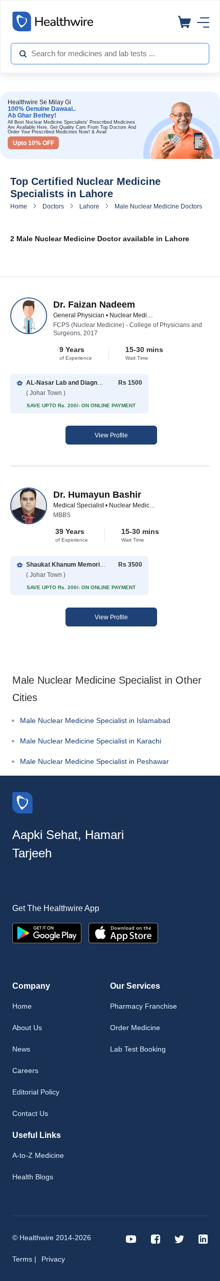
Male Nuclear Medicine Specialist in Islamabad (95, 720)
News (21, 1049)
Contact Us (30, 1113)
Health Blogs (32, 1177)
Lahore (89, 206)
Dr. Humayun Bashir (97, 495)
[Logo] (22, 802)
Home (18, 206)
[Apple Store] (123, 932)
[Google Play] (46, 932)
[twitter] (179, 1238)
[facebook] (155, 1238)
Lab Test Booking (138, 1049)
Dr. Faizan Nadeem (94, 304)
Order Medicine (135, 1027)
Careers (25, 1070)
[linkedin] (203, 1238)
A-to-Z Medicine (38, 1155)
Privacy (53, 1259)
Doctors (53, 206)
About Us (27, 1027)
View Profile (111, 435)
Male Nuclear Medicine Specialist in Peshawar (94, 761)
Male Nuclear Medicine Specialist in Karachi (90, 741)
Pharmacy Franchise (143, 1006)
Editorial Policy (35, 1092)
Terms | (24, 1259)
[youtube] (131, 1238)
